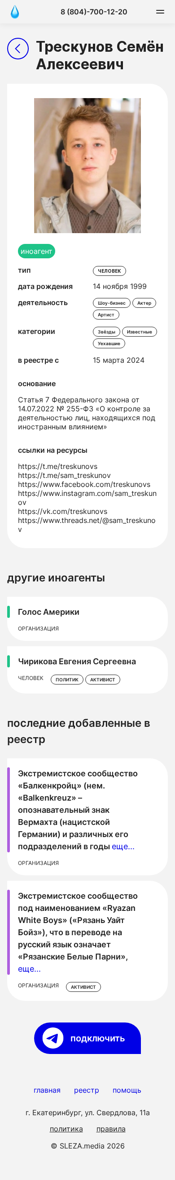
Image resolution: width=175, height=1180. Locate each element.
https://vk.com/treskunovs (62, 511)
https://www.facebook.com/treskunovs (84, 484)
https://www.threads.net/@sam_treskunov (87, 525)
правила (111, 1128)
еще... (123, 846)
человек (109, 271)
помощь (127, 1089)
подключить (97, 1038)
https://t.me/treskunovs (57, 466)
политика (66, 1128)
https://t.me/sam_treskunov (64, 475)
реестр (86, 1089)
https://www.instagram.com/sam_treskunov (87, 498)
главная (47, 1089)
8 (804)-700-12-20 (94, 11)
